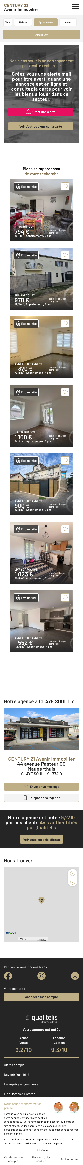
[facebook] (8, 976)
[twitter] (41, 976)
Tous (7, 22)
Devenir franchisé (16, 1074)
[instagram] (75, 976)
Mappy (42, 939)
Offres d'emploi (14, 1065)
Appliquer (41, 34)
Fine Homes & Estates (19, 1094)
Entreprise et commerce (21, 1084)
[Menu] (75, 6)
